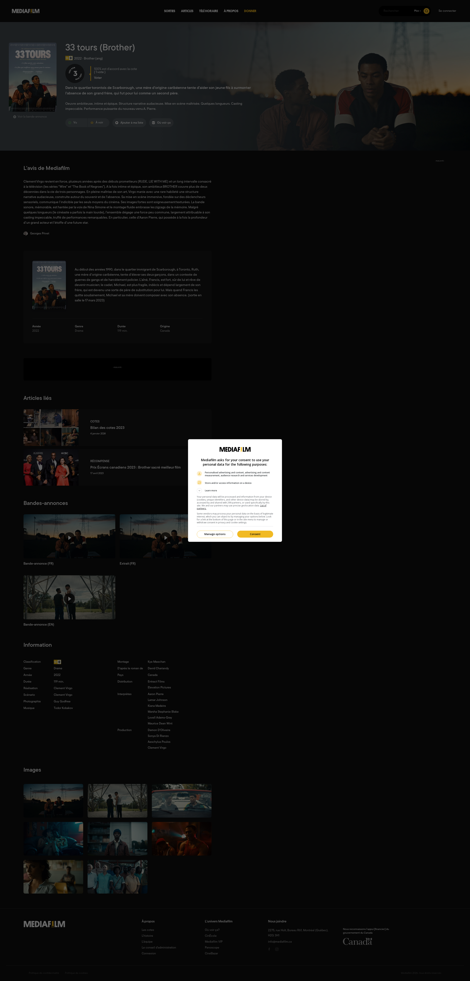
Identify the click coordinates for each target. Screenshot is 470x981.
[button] (235, 490)
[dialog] (235, 490)
